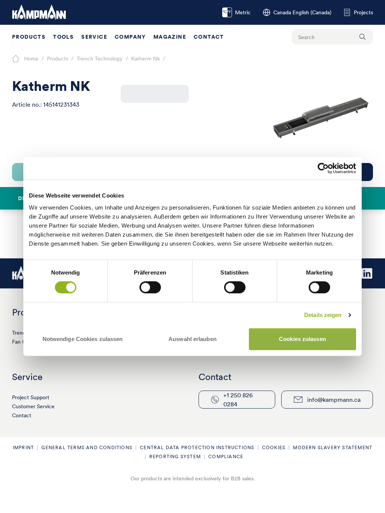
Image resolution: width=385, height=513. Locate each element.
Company (130, 36)
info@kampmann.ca (334, 399)
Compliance (225, 456)
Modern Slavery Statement (332, 447)
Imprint (23, 447)
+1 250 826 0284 (238, 399)
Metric (237, 12)
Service (94, 36)
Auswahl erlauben (192, 339)
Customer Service (33, 406)
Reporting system (175, 456)
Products (28, 36)
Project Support (30, 397)
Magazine (169, 36)
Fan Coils (22, 341)
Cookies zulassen (302, 339)
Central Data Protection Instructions (197, 447)
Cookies (273, 447)
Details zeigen (322, 315)
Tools (63, 36)
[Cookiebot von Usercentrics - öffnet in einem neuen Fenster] (323, 168)
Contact (209, 36)
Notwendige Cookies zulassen (82, 339)
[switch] (150, 287)
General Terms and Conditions (86, 447)
